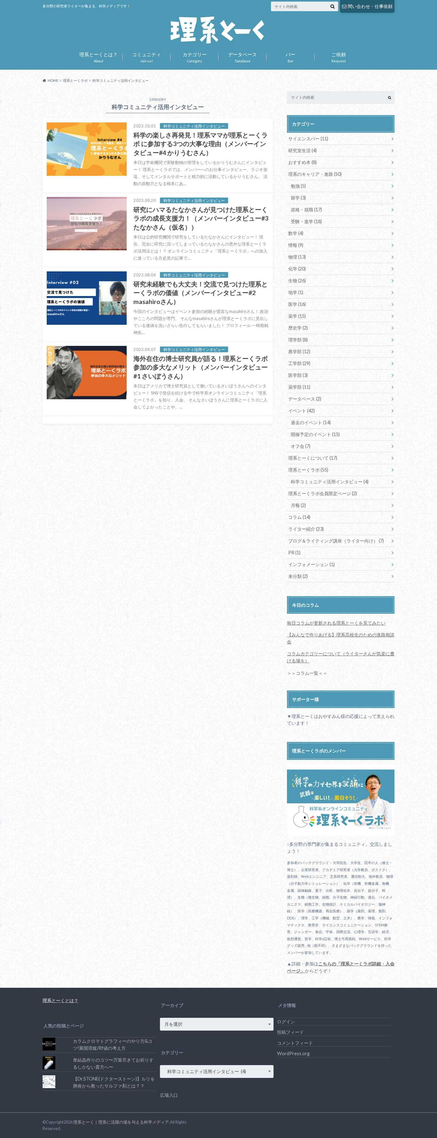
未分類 (298, 576)
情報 (295, 245)
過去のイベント (311, 422)
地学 (295, 292)
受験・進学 (306, 221)
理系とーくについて (312, 458)
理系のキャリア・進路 (315, 174)
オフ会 (300, 446)
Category (195, 57)
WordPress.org (293, 1053)
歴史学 (298, 328)
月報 (298, 505)
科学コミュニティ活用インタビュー (330, 481)
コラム (299, 517)
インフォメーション (311, 564)
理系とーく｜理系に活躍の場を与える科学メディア (121, 1122)
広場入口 (169, 1095)
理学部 (298, 339)
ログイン (286, 1021)
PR (294, 552)
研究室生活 (302, 150)
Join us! (146, 57)
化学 (297, 268)
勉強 (298, 186)
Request (338, 57)
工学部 (299, 363)
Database (242, 57)
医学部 (298, 375)
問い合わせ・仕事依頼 (370, 6)
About (98, 57)
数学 (295, 233)
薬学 (297, 316)
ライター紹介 (306, 529)
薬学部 (299, 387)
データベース (304, 398)
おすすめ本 (302, 162)
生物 (297, 280)
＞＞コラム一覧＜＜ (307, 673)
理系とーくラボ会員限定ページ (322, 493)
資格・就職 (306, 209)
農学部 (299, 351)
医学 (297, 304)
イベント (301, 410)
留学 (298, 197)
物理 (297, 257)
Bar (290, 57)
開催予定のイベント (315, 434)
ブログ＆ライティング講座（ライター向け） (336, 540)
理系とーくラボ (308, 469)
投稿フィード (290, 1032)
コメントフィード (295, 1043)
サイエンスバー (308, 138)
